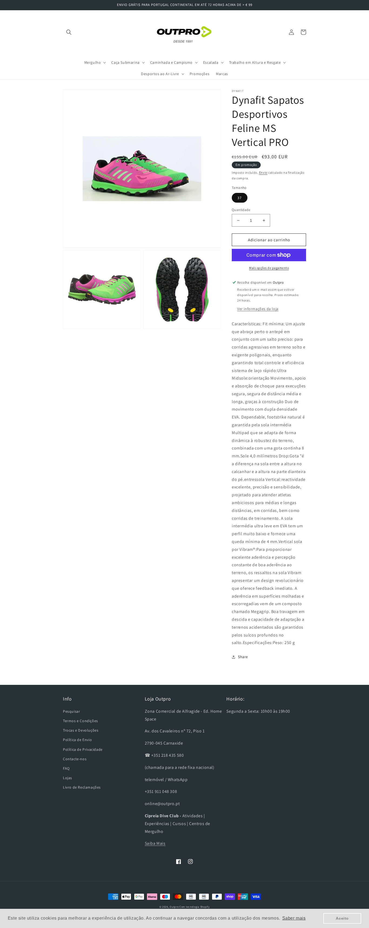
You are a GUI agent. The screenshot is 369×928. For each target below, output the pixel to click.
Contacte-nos (74, 758)
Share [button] (243, 656)
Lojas (67, 777)
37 (239, 197)
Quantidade (241, 209)
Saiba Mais (155, 843)
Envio (263, 172)
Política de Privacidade (83, 749)
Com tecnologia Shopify (194, 907)
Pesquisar (71, 711)
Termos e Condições (80, 720)
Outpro (174, 907)
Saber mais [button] (294, 918)
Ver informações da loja (258, 308)
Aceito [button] (342, 918)
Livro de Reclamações (82, 787)
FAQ (66, 768)
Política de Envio (77, 739)
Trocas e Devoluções (80, 730)
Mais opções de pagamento (269, 268)
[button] (69, 32)
